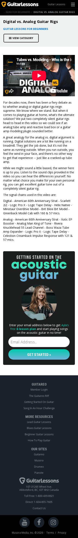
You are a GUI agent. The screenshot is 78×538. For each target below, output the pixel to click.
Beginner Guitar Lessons (39, 434)
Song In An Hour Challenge (39, 408)
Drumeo (39, 466)
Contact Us (39, 508)
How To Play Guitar (39, 440)
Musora (39, 460)
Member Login (39, 389)
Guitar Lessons (56, 4)
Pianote (39, 472)
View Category (22, 38)
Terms (50, 533)
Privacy (62, 533)
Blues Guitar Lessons (39, 428)
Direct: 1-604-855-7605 (39, 502)
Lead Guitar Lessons (39, 422)
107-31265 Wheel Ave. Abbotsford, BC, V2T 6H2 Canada (39, 488)
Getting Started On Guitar (39, 402)
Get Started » (39, 354)
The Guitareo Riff (39, 396)
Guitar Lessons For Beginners (25, 29)
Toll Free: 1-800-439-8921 (39, 496)
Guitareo (39, 454)
